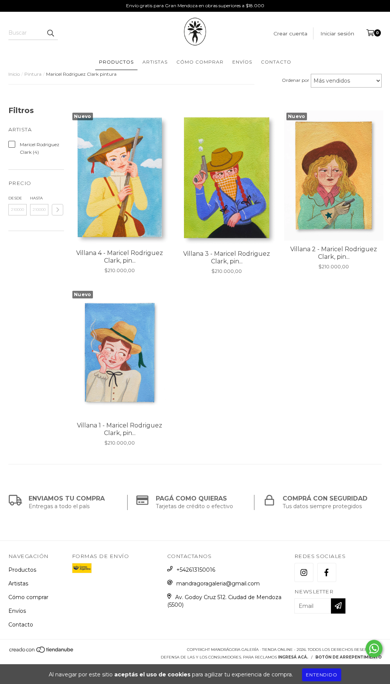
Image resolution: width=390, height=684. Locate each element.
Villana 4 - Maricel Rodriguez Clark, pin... (119, 256)
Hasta (36, 198)
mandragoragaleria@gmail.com (218, 583)
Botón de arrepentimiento (348, 657)
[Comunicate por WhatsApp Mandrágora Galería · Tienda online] (374, 648)
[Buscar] (50, 33)
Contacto (276, 62)
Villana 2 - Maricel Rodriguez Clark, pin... (333, 253)
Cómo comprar (200, 62)
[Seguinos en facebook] (326, 572)
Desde (15, 198)
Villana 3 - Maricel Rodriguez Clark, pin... (226, 257)
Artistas (155, 62)
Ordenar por (295, 80)
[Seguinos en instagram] (303, 572)
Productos (116, 62)
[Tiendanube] (41, 651)
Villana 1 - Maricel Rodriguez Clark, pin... (119, 429)
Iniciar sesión (337, 33)
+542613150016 (195, 569)
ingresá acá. (293, 657)
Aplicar (57, 209)
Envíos (242, 62)
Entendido (321, 675)
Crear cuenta (290, 33)
